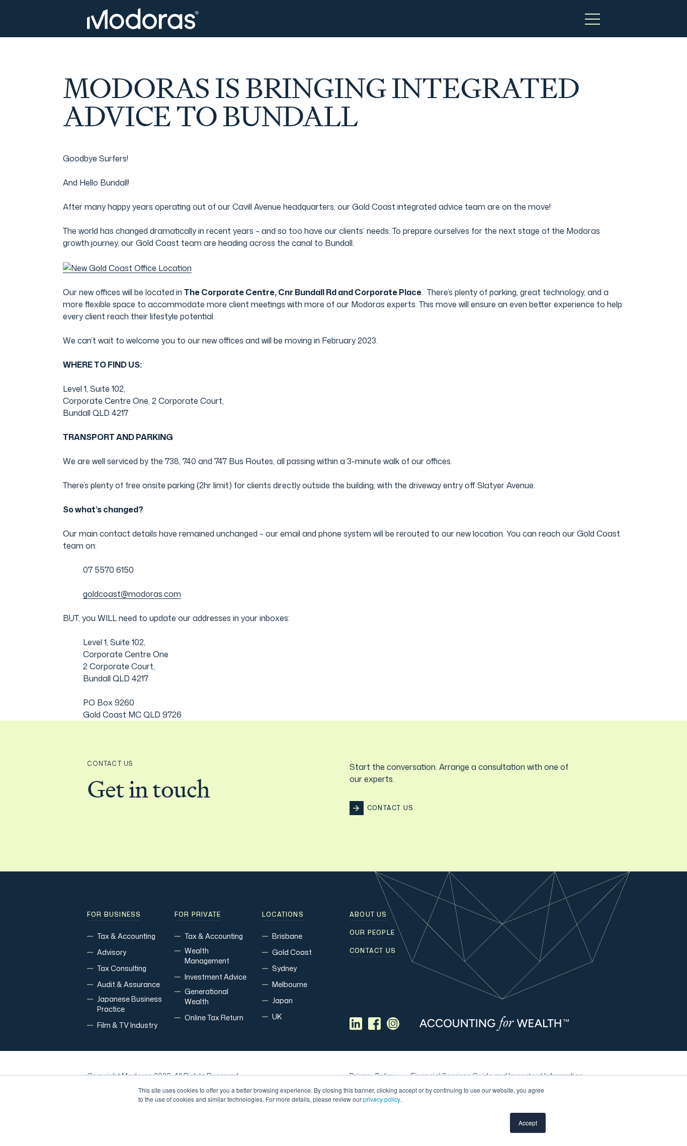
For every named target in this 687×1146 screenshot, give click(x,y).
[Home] (143, 18)
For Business (114, 915)
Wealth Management (207, 955)
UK (277, 1016)
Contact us (373, 951)
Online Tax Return (214, 1017)
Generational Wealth (206, 996)
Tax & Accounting (126, 936)
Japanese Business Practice (129, 1004)
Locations (283, 915)
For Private (198, 915)
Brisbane (287, 936)
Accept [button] (528, 1122)
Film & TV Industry (127, 1025)
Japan (282, 1000)
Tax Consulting (121, 968)
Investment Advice (215, 977)
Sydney (284, 968)
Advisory (111, 952)
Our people (372, 933)
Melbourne (289, 984)
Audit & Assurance (128, 984)
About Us (368, 915)
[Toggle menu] (592, 19)
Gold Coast (292, 952)
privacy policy (381, 1099)
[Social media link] (356, 1023)
